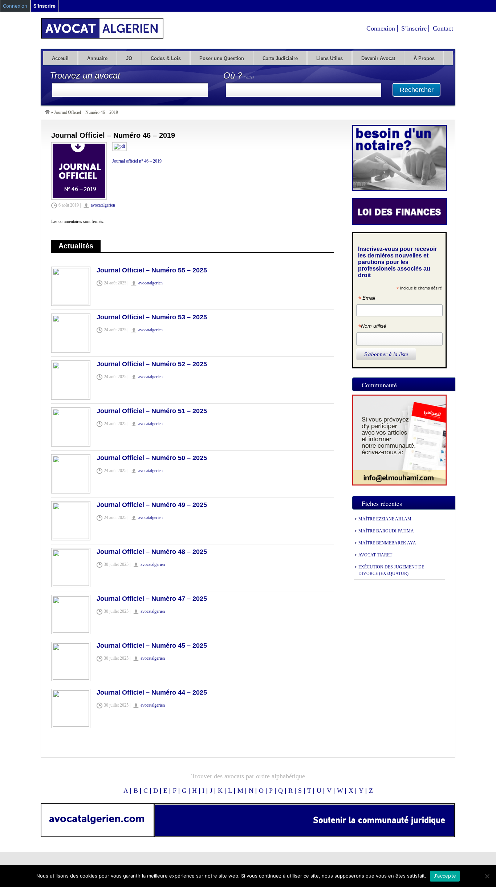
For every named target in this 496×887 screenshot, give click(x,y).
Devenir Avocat (378, 58)
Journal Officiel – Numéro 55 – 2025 (152, 270)
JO (129, 58)
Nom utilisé (372, 327)
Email (366, 299)
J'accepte (445, 876)
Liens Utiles (329, 58)
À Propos (424, 58)
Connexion (380, 28)
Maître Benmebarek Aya (387, 543)
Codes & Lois (166, 58)
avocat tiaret (375, 555)
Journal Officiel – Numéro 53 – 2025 (152, 317)
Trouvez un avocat (85, 75)
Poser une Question (221, 58)
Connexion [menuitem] (15, 6)
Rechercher (417, 89)
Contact (443, 28)
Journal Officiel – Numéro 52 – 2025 (152, 364)
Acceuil (60, 58)
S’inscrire (414, 28)
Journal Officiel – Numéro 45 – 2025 (152, 645)
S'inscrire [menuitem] (44, 6)
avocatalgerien (103, 205)
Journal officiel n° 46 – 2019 (137, 161)
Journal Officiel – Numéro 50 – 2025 (152, 458)
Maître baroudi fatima (386, 531)
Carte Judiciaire (280, 58)
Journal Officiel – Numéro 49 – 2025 (152, 504)
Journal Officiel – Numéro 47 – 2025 (152, 598)
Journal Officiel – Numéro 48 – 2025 (152, 551)
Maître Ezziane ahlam (384, 519)
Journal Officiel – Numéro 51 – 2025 (152, 411)
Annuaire (97, 58)
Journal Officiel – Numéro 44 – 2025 (152, 692)
